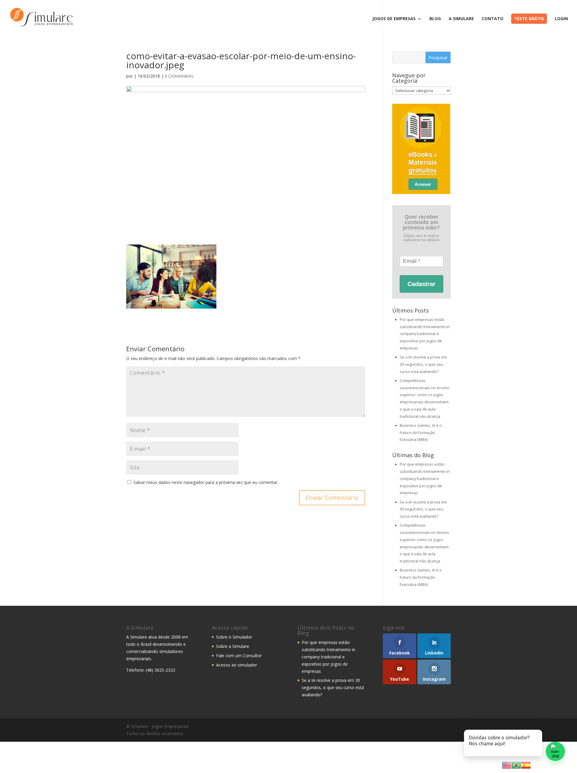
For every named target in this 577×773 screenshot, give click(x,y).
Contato (492, 19)
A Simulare (461, 19)
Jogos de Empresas (394, 19)
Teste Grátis (529, 18)
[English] (506, 765)
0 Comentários (179, 76)
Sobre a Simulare (232, 646)
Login (561, 19)
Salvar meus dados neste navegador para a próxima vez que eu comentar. (205, 482)
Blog (435, 19)
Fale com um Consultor (239, 655)
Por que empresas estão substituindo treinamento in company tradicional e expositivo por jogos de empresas (425, 334)
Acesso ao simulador (236, 665)
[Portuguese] (516, 765)
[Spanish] (526, 765)
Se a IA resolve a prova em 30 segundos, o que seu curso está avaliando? (423, 364)
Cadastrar (421, 284)
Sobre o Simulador (234, 637)
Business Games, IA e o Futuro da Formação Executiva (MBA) (421, 432)
